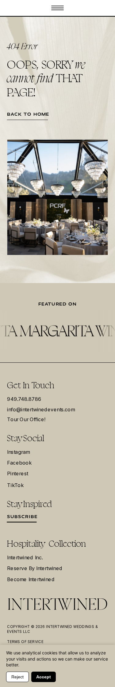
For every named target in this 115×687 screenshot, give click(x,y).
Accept (43, 676)
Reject (17, 676)
